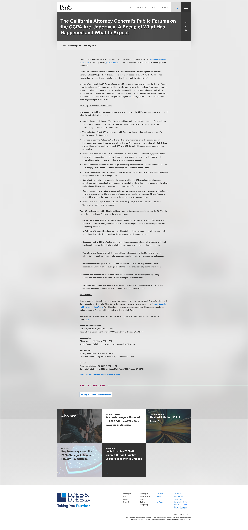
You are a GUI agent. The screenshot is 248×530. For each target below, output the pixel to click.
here (87, 319)
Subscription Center (180, 502)
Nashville (126, 502)
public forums (112, 62)
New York (126, 496)
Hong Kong (144, 505)
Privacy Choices (179, 504)
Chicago (126, 499)
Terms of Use (178, 499)
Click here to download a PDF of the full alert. (100, 375)
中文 (82, 7)
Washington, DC (145, 493)
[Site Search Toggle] (176, 7)
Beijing (142, 502)
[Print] (185, 30)
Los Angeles (127, 493)
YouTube (160, 502)
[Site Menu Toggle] (186, 7)
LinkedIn (160, 493)
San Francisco (145, 496)
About (165, 7)
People (130, 7)
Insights (141, 7)
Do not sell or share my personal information (181, 508)
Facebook (160, 496)
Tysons (142, 499)
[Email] (186, 23)
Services (153, 7)
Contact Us (177, 493)
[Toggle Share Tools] (185, 26)
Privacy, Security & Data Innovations (96, 394)
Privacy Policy (178, 496)
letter (132, 96)
